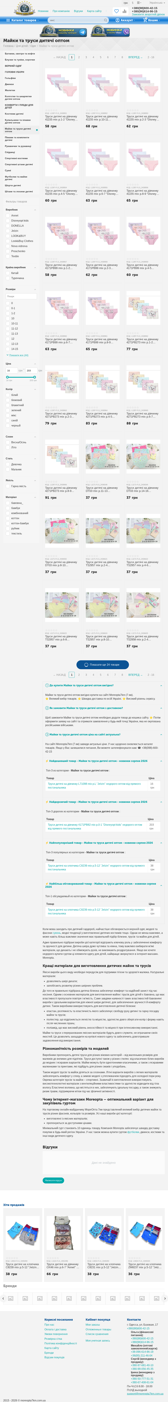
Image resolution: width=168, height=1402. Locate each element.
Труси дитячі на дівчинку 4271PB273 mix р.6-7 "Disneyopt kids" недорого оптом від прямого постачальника (142, 415)
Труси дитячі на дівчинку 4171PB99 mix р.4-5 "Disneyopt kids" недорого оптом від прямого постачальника (142, 267)
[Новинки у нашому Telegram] (63, 31)
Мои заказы (93, 1324)
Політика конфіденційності (60, 1343)
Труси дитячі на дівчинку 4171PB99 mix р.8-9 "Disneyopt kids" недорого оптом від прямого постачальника (102, 341)
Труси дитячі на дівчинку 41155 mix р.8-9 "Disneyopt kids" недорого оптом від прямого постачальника (143, 192)
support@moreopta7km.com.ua (145, 1393)
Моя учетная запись (98, 1340)
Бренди (49, 1352)
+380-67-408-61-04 (142, 1382)
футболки (133, 1132)
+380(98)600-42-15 (144, 8)
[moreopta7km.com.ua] (25, 11)
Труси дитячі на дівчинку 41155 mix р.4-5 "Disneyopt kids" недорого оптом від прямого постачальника (62, 192)
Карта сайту (94, 11)
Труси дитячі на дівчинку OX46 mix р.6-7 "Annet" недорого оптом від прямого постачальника (63, 1266)
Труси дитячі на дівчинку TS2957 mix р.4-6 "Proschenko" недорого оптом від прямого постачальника (142, 564)
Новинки (43, 11)
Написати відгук (53, 1180)
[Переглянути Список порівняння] (124, 13)
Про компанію (61, 11)
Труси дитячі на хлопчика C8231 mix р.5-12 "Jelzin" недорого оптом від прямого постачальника (103, 1266)
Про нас (49, 1324)
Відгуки (78, 11)
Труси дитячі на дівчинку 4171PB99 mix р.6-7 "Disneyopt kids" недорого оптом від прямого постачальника (61, 341)
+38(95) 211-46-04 (141, 1355)
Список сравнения (97, 1334)
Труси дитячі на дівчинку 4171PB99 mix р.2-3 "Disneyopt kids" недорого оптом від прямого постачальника (102, 267)
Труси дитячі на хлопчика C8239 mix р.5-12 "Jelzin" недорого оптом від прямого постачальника (22, 1266)
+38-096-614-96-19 (142, 1351)
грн (126, 2)
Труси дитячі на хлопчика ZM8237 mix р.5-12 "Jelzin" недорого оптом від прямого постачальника (145, 1266)
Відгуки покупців (54, 1357)
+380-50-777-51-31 (142, 1378)
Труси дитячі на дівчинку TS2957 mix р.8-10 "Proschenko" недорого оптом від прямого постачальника (102, 638)
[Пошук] (105, 20)
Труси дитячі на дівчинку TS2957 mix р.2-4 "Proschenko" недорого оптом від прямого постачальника (102, 564)
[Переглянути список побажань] (116, 13)
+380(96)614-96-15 (144, 11)
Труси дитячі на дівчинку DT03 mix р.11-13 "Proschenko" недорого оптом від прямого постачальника (102, 489)
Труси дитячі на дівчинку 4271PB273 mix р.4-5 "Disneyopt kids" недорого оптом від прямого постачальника (102, 415)
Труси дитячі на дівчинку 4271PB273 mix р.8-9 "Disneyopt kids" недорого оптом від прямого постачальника (61, 489)
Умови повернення (56, 1334)
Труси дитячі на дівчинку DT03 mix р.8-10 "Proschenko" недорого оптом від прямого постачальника (61, 564)
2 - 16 (151, 57)
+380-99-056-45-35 (142, 1368)
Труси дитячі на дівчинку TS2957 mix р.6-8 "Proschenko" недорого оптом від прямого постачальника (61, 638)
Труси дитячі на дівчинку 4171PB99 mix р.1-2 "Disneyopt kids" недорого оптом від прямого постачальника (61, 267)
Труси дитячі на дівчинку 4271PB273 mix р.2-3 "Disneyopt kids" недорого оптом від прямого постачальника (61, 415)
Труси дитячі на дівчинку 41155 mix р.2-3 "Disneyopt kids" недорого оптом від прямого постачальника (143, 118)
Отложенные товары (98, 1329)
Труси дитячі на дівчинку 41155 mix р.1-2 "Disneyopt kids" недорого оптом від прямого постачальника (62, 118)
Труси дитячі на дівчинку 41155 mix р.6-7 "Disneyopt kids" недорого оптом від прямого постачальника (102, 192)
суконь (57, 932)
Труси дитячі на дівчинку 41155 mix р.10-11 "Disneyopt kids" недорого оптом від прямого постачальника (102, 118)
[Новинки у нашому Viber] (110, 31)
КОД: (47, 113)
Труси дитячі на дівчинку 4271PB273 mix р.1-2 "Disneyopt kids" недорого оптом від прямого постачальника (142, 341)
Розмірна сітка (53, 1338)
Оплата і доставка (55, 1329)
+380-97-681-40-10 (142, 1365)
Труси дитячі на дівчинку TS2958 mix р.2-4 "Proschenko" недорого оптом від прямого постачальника (142, 638)
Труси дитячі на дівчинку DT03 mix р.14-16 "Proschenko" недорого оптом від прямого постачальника (142, 489)
